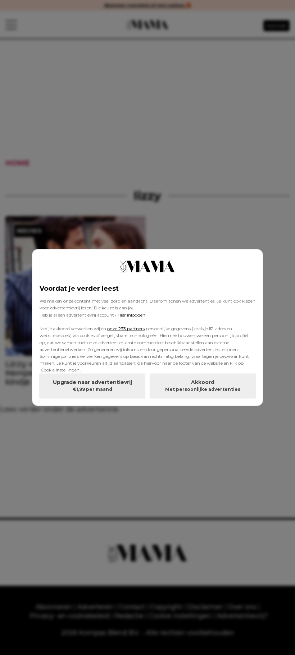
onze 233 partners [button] (126, 328)
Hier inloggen (131, 315)
